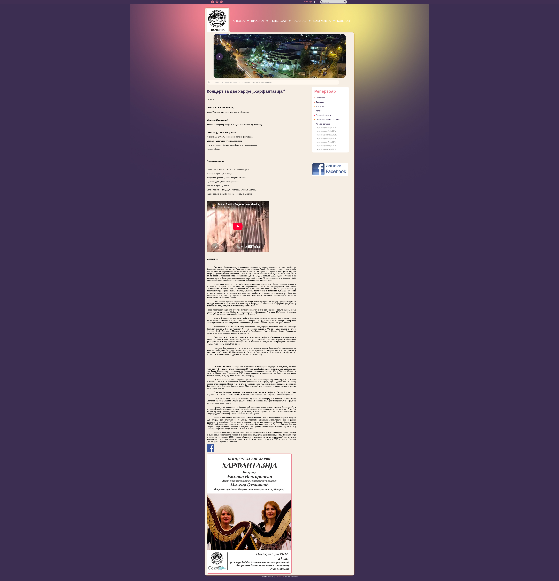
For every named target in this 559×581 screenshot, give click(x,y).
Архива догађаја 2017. (233, 82)
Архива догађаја (323, 124)
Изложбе (319, 111)
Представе (320, 98)
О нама (239, 20)
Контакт (343, 20)
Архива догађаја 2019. (327, 149)
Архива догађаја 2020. (327, 127)
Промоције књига (323, 115)
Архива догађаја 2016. (327, 138)
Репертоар (278, 20)
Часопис (299, 20)
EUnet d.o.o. (279, 577)
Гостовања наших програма (328, 119)
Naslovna (208, 82)
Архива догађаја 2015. (327, 135)
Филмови (320, 102)
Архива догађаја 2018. (327, 146)
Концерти (320, 106)
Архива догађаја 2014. (327, 131)
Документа (322, 20)
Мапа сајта (308, 2)
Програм (257, 20)
